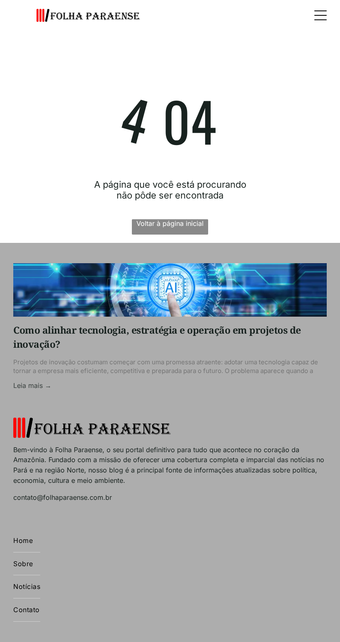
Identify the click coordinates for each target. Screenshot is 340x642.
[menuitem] (26, 540)
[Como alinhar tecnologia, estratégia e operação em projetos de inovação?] (169, 290)
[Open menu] (320, 15)
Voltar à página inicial (170, 223)
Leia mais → (32, 385)
